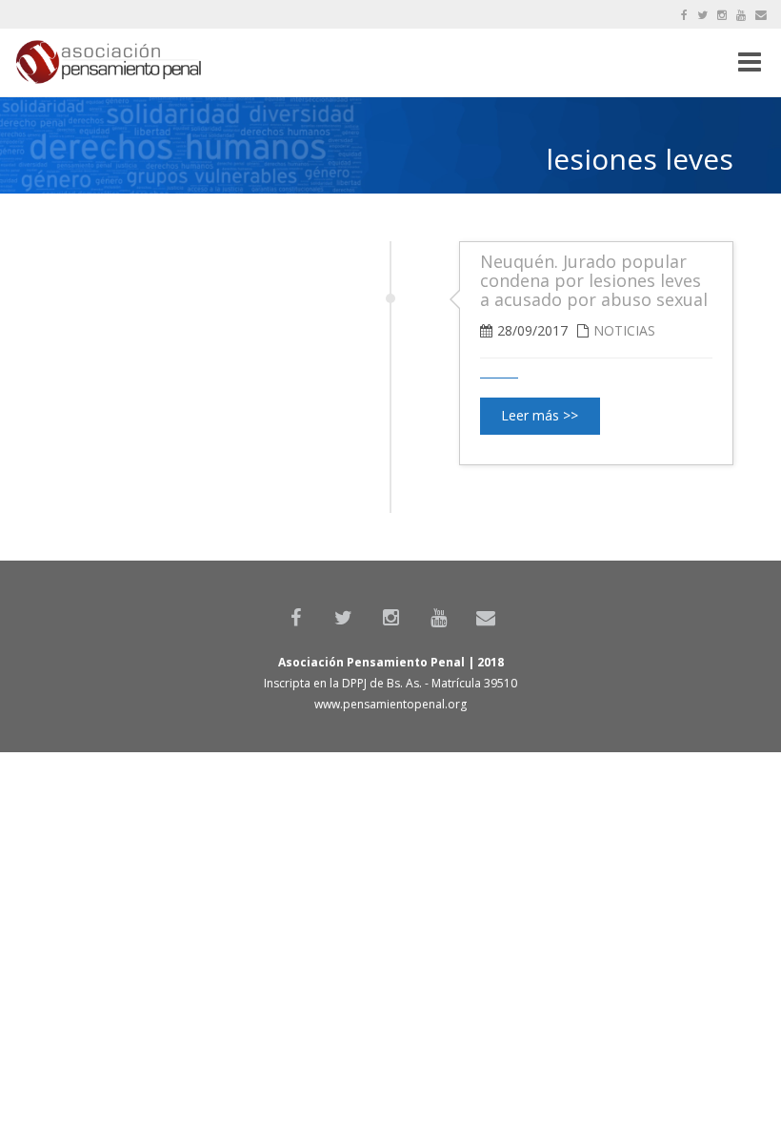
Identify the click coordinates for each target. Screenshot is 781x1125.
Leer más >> (539, 415)
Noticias (624, 330)
